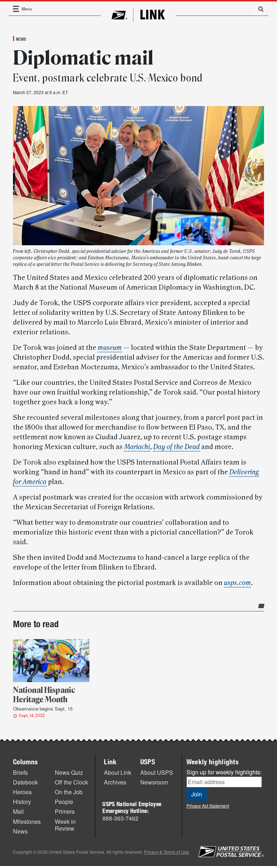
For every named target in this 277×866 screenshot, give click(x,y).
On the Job (69, 792)
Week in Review (65, 824)
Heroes (22, 792)
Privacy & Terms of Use (166, 852)
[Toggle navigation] (16, 9)
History (22, 801)
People (64, 801)
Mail (18, 811)
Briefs (20, 772)
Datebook (25, 782)
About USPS (156, 772)
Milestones (27, 821)
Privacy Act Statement (207, 806)
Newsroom (154, 782)
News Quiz (69, 772)
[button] (258, 8)
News (21, 39)
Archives (115, 782)
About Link (117, 772)
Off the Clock (71, 782)
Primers (65, 811)
